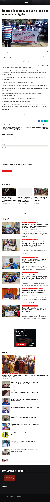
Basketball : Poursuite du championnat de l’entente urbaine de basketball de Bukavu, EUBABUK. (9, 199)
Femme (19, 373)
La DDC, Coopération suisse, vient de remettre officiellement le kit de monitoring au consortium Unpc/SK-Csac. (25, 199)
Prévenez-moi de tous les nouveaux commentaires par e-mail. (17, 164)
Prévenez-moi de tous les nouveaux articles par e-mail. (16, 167)
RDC (37, 288)
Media (33, 222)
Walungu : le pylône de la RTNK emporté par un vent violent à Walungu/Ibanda (40, 199)
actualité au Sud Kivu (8, 121)
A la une (24, 222)
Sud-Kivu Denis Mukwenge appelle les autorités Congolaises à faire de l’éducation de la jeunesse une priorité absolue (34, 260)
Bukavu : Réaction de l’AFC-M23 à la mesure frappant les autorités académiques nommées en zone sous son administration (34, 292)
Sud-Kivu (36, 222)
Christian (4, 378)
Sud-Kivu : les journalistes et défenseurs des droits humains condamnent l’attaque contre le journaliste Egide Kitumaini (23, 416)
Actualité (28, 222)
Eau (13, 121)
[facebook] (39, 120)
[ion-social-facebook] (25, 499)
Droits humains (13, 373)
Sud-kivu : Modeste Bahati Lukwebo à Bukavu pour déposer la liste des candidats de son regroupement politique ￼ (25, 408)
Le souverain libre (6, 203)
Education (33, 288)
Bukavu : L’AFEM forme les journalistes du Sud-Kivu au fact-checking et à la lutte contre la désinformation (34, 309)
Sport (33, 272)
